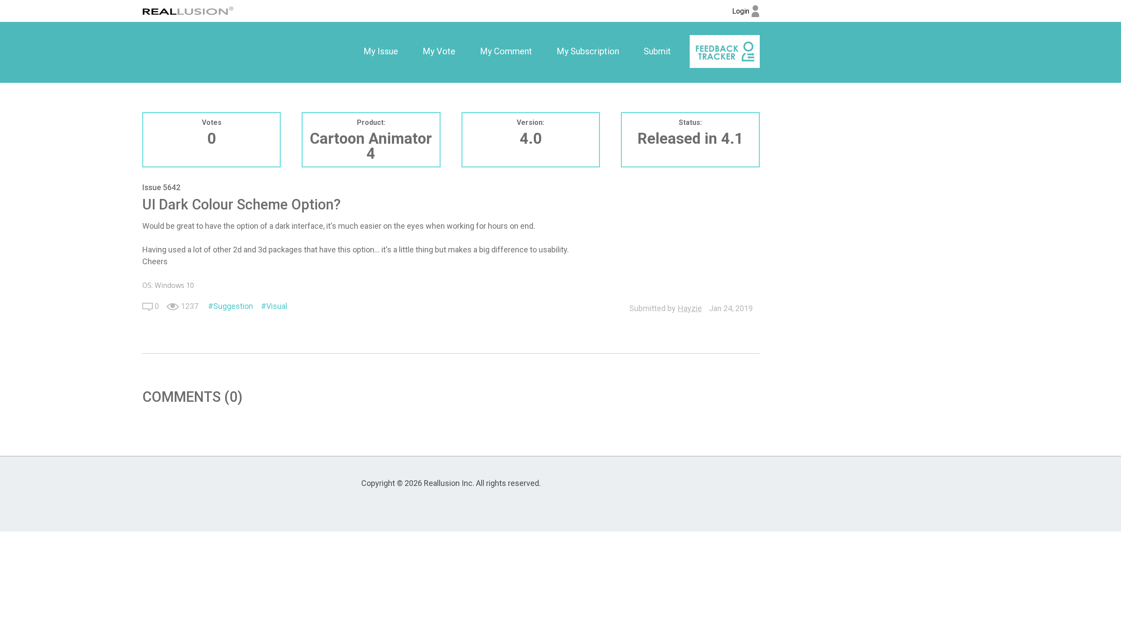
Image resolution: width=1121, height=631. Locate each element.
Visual (276, 306)
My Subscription (588, 51)
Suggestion (233, 306)
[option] (381, 51)
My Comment (506, 51)
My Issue (380, 51)
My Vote (439, 51)
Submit (657, 51)
